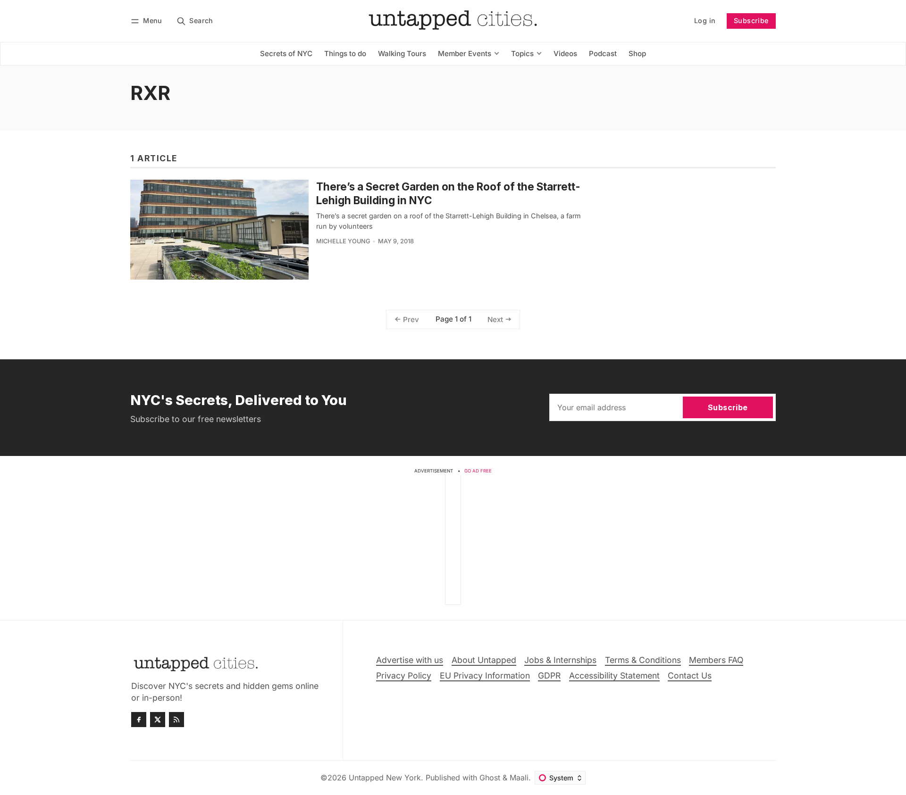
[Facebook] (138, 719)
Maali (519, 777)
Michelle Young (343, 241)
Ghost (489, 777)
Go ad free (478, 470)
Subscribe (751, 21)
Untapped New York (385, 777)
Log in (704, 21)
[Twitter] (157, 719)
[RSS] (176, 719)
